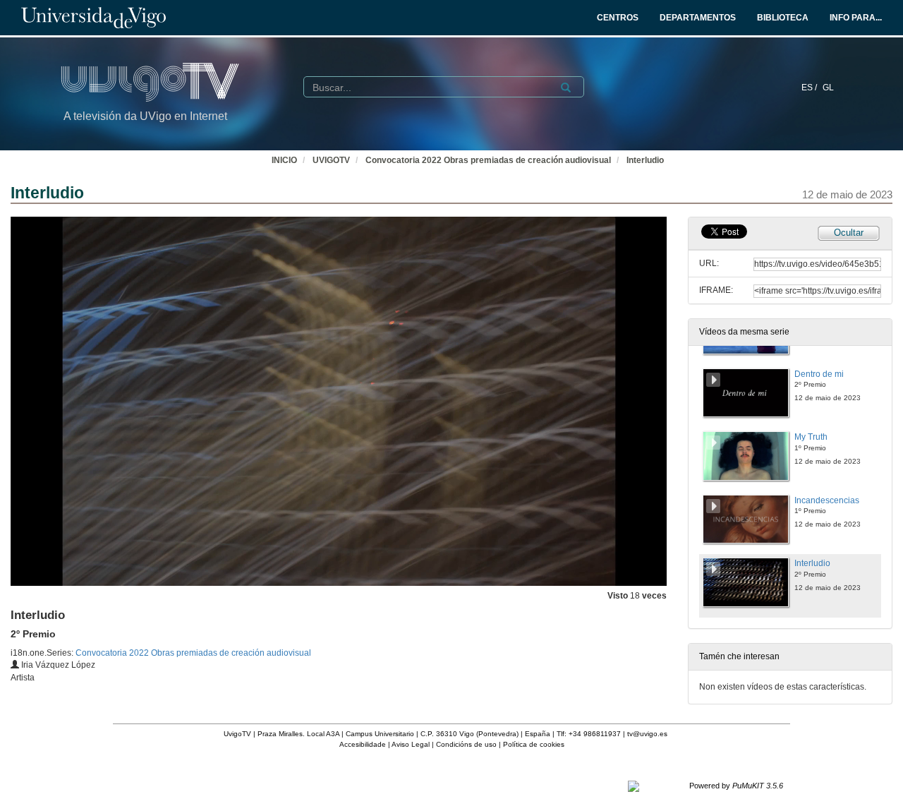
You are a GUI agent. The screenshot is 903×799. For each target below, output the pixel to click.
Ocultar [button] (848, 232)
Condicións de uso (466, 744)
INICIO (284, 160)
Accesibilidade (362, 744)
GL (828, 87)
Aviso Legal (411, 744)
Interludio (645, 160)
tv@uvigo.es (647, 734)
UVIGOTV (331, 160)
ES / (810, 87)
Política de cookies (533, 744)
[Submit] (566, 87)
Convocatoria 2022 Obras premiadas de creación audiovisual (488, 160)
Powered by (736, 785)
